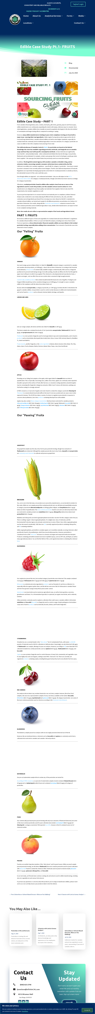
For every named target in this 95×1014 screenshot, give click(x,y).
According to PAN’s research (25, 781)
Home (26, 16)
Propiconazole (21, 344)
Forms (69, 16)
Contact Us (79, 23)
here (18, 541)
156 (45, 524)
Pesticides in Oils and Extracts (20, 930)
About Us (37, 16)
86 (20, 526)
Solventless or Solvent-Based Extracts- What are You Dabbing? (74, 932)
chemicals (31, 453)
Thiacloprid (20, 393)
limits (46, 147)
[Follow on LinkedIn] (23, 1001)
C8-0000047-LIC (53, 9)
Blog (70, 63)
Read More (25, 1011)
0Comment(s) (73, 68)
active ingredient (44, 344)
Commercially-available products (26, 280)
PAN (65, 646)
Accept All (87, 1010)
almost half (22, 868)
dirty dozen (44, 642)
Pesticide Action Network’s (52, 203)
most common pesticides (44, 510)
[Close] (93, 1004)
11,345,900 (72, 642)
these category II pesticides (38, 401)
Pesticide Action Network (60, 700)
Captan (19, 654)
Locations (27, 23)
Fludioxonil (20, 336)
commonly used (23, 453)
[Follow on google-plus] (27, 1001)
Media (81, 16)
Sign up (68, 1002)
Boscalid (34, 602)
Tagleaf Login (78, 4)
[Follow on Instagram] (19, 1001)
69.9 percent (29, 269)
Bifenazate (20, 584)
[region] (47, 1008)
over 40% (48, 825)
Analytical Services (53, 16)
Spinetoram (20, 592)
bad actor (33, 534)
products (30, 292)
